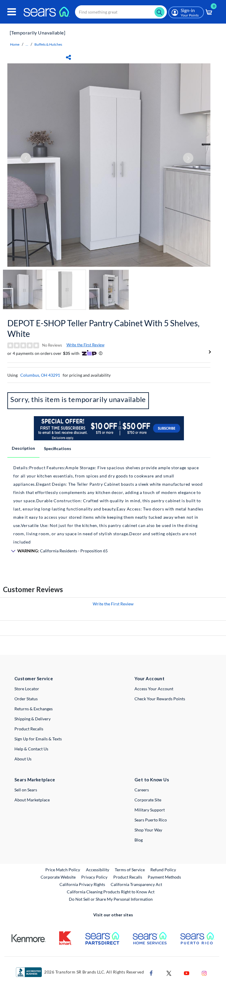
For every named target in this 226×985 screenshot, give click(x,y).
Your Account (149, 678)
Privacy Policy (94, 876)
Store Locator (26, 688)
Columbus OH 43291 (40, 375)
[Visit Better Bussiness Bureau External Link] (29, 971)
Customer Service (33, 678)
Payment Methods (164, 876)
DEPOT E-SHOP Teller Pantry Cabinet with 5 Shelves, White (103, 328)
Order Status (26, 698)
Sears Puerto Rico (150, 819)
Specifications (57, 448)
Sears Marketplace (34, 779)
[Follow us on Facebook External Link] (151, 972)
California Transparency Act (136, 884)
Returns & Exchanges (33, 708)
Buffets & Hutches (48, 44)
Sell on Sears (25, 789)
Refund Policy (163, 869)
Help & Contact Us (31, 748)
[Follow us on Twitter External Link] (169, 972)
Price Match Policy (62, 869)
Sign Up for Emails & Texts (38, 738)
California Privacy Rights (82, 884)
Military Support (149, 809)
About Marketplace (32, 799)
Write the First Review (85, 344)
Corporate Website (58, 876)
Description (23, 448)
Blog (138, 839)
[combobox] (121, 12)
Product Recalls (28, 728)
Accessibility (97, 869)
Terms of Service (130, 869)
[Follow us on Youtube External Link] (186, 972)
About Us (22, 758)
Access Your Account (153, 688)
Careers (141, 789)
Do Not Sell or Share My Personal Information (111, 899)
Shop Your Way (148, 829)
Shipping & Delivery (32, 718)
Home (14, 44)
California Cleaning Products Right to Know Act (110, 891)
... (27, 44)
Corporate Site (147, 799)
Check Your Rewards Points (159, 698)
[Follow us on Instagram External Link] (204, 972)
